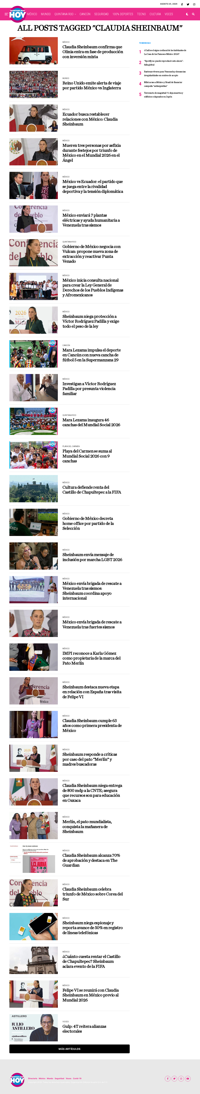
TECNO (141, 14)
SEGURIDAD (101, 14)
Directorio (32, 1078)
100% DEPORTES (122, 14)
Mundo (50, 1078)
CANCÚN (85, 14)
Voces (68, 1078)
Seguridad (59, 1078)
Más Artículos (69, 1048)
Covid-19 (77, 1078)
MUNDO (46, 14)
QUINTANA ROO (64, 14)
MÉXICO (32, 14)
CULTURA (155, 14)
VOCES (169, 14)
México (42, 1078)
